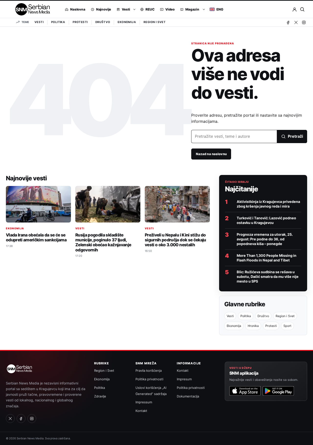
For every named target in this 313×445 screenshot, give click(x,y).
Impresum (184, 379)
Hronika (253, 326)
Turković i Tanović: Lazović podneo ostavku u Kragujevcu (266, 220)
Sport (287, 326)
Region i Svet (155, 22)
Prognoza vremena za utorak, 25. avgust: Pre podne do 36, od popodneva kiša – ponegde (265, 239)
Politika (58, 22)
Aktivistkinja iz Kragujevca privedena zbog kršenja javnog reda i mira (268, 203)
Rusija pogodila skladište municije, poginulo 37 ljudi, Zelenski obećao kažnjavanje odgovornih (103, 242)
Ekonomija (127, 22)
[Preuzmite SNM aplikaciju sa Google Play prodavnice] (278, 390)
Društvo (102, 22)
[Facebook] (288, 22)
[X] (295, 22)
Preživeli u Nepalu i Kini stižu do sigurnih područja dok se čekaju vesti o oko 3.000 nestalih (175, 239)
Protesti (80, 22)
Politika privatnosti (149, 379)
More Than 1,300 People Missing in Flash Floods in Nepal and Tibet (266, 257)
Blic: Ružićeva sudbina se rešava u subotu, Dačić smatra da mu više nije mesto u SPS (268, 276)
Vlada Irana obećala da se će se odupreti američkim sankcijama (36, 237)
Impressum (143, 402)
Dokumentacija (188, 396)
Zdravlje (100, 396)
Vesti (39, 22)
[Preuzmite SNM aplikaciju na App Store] (245, 390)
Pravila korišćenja (148, 370)
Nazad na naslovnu (211, 154)
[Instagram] (303, 22)
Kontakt (141, 411)
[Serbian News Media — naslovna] (31, 9)
